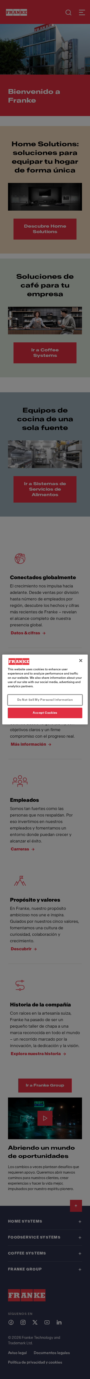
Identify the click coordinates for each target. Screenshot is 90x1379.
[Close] (80, 660)
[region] (45, 689)
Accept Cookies (45, 712)
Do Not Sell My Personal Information (45, 699)
